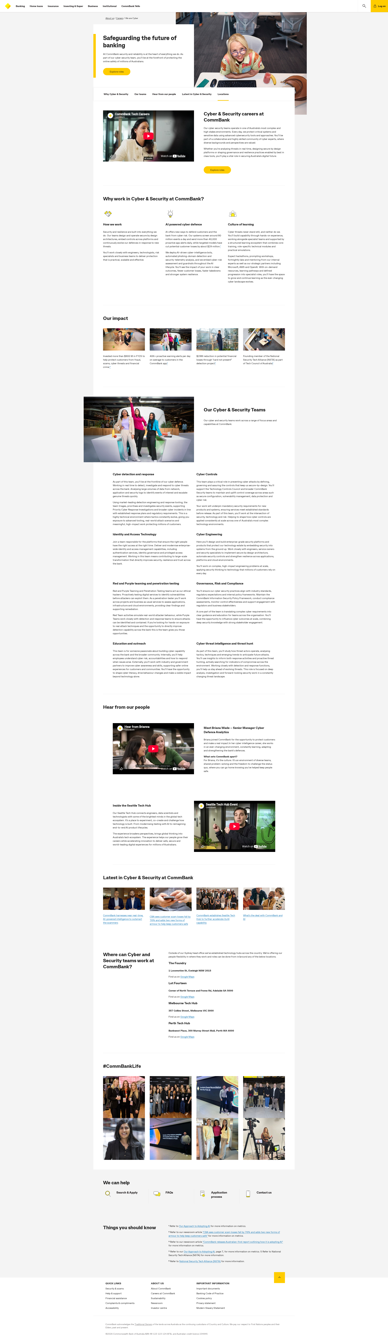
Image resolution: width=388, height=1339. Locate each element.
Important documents (208, 1288)
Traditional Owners (143, 1324)
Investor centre (159, 1307)
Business (93, 6)
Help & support (113, 1293)
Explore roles (117, 71)
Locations (223, 94)
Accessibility (112, 1307)
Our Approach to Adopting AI (194, 1225)
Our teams (140, 94)
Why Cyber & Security (116, 94)
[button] (364, 6)
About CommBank (161, 1288)
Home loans (36, 6)
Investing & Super (73, 6)
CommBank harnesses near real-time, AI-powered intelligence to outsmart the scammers (123, 919)
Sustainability (158, 1298)
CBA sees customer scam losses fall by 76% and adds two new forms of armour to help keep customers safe (170, 920)
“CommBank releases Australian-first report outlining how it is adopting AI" (243, 1241)
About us (109, 18)
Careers (119, 18)
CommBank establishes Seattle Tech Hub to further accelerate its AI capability (215, 919)
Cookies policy (204, 1298)
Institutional (110, 6)
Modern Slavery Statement (210, 1307)
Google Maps (187, 976)
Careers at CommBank (163, 1293)
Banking (20, 6)
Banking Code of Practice (209, 1293)
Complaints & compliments (119, 1303)
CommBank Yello (130, 6)
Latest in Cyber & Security (197, 94)
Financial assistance (116, 1298)
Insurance (53, 6)
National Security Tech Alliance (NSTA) (200, 1261)
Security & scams (114, 1288)
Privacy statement (206, 1303)
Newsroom (157, 1303)
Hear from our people (164, 94)
